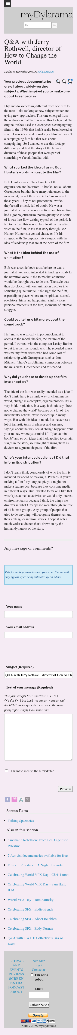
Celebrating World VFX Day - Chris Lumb (38, 874)
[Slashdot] (21, 799)
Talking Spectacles (21, 820)
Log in (38, 965)
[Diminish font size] (64, 81)
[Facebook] (7, 799)
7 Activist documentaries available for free (38, 855)
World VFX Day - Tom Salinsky (30, 899)
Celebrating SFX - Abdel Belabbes (32, 918)
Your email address (20, 626)
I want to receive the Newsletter (32, 771)
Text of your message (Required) (29, 687)
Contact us (39, 969)
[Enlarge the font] (58, 81)
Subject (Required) (20, 666)
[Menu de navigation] (7, 3)
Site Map (39, 961)
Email (39, 988)
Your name (14, 606)
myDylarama (47, 15)
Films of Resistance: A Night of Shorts (35, 864)
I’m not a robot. (41, 977)
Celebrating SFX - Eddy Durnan (30, 928)
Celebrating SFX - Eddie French (30, 909)
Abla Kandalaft (46, 71)
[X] (27, 799)
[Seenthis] (14, 799)
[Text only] (70, 81)
